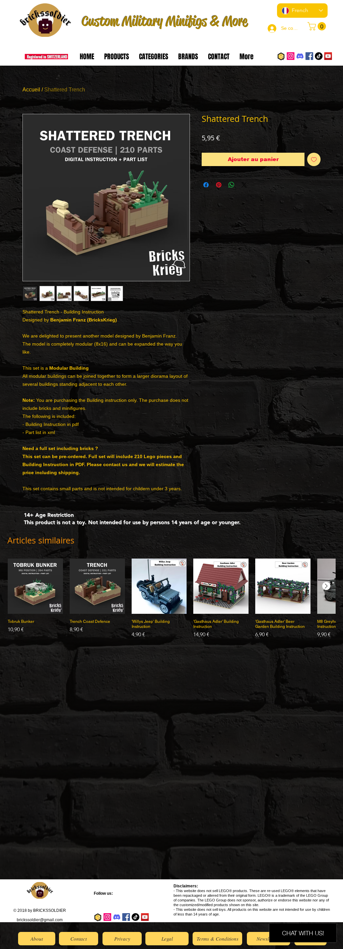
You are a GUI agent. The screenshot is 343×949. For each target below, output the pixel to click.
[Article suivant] (326, 586)
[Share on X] (244, 185)
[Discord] (300, 56)
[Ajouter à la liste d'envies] (314, 159)
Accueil (31, 89)
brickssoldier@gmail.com (40, 920)
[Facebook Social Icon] (309, 56)
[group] (171, 601)
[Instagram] (290, 56)
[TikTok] (319, 56)
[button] (317, 26)
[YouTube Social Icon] (328, 56)
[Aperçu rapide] (35, 586)
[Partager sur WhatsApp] (231, 185)
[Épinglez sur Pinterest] (219, 185)
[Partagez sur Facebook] (206, 185)
